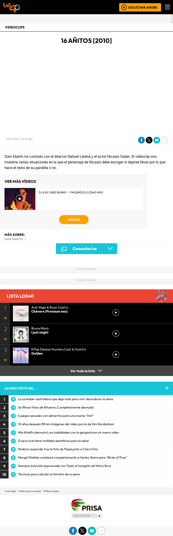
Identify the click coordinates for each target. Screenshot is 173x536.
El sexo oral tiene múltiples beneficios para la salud (53, 441)
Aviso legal (10, 491)
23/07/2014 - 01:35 (19, 139)
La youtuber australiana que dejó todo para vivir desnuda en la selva (65, 399)
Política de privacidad (29, 491)
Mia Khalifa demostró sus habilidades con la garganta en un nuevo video (68, 432)
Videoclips (15, 27)
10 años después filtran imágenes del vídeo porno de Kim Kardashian (66, 424)
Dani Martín (14, 239)
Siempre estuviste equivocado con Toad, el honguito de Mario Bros (64, 466)
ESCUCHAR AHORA (142, 7)
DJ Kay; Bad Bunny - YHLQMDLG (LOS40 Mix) (71, 192)
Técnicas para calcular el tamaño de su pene (49, 474)
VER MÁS (74, 219)
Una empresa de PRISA (86, 504)
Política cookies (51, 491)
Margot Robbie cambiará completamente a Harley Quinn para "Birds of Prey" (72, 457)
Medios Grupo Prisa (87, 515)
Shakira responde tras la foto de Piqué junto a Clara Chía (58, 449)
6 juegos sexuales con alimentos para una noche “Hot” (56, 416)
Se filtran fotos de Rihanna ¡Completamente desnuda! (56, 407)
